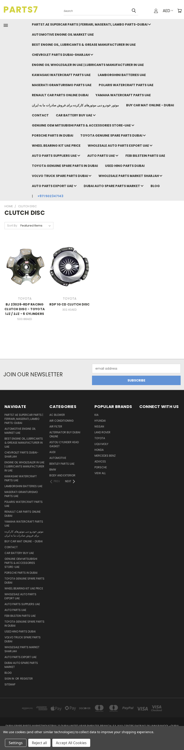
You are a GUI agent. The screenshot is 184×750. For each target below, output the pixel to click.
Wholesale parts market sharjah (129, 176)
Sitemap (9, 684)
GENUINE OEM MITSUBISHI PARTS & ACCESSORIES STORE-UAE (81, 125)
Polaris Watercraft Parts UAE (126, 85)
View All (100, 473)
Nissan (99, 426)
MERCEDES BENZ (105, 456)
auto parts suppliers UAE (54, 155)
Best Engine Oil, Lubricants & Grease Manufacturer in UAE (84, 44)
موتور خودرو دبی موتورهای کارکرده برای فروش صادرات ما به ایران (75, 105)
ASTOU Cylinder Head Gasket (64, 444)
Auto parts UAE (101, 155)
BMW (52, 469)
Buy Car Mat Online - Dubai (150, 105)
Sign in (9, 678)
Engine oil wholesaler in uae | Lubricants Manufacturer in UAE (88, 65)
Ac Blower (57, 415)
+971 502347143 (50, 196)
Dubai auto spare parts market (112, 186)
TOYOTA (99, 438)
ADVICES (100, 461)
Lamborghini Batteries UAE (122, 75)
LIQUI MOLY (101, 444)
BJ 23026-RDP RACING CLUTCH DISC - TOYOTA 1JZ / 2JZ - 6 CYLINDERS (24, 309)
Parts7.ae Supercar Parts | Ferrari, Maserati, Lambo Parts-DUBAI (90, 24)
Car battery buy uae (74, 115)
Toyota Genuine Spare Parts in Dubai (65, 166)
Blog (155, 186)
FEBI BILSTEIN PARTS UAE (145, 155)
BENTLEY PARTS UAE (61, 464)
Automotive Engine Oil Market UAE (63, 34)
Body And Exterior (62, 475)
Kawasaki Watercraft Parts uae (61, 75)
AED (166, 10)
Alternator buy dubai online (64, 434)
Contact (40, 115)
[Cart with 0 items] (179, 11)
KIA (96, 415)
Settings (16, 742)
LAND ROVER (102, 432)
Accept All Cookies (71, 742)
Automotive (57, 458)
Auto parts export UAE (53, 186)
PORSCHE (100, 467)
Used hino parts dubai (125, 166)
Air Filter (55, 426)
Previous (177, 735)
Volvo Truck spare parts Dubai (60, 176)
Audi (52, 452)
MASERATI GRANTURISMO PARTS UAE (62, 85)
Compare (23, 266)
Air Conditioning (61, 421)
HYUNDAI (100, 421)
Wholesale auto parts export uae (119, 145)
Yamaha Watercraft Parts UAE (123, 95)
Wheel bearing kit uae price (56, 145)
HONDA (99, 450)
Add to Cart (24, 274)
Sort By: (12, 225)
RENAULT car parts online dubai (60, 95)
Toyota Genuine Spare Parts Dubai (111, 135)
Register (26, 678)
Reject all (39, 742)
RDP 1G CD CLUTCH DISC (69, 304)
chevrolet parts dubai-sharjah (61, 54)
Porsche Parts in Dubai (52, 135)
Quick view (25, 257)
